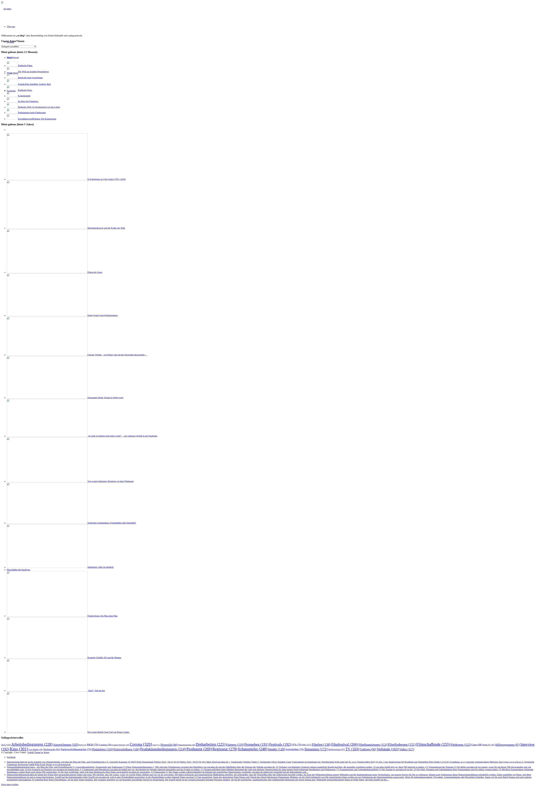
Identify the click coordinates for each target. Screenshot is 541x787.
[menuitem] (11, 26)
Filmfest (321, 744)
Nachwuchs (51, 749)
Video (406, 749)
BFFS (82, 745)
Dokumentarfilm (186, 745)
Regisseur (224, 749)
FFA (297, 744)
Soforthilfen (295, 749)
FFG (306, 744)
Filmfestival (344, 744)
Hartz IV (489, 745)
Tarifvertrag (336, 749)
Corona (141, 744)
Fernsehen (256, 744)
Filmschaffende (433, 744)
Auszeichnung (65, 744)
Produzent (199, 749)
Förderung (461, 744)
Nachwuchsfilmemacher (76, 749)
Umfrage (368, 749)
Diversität (168, 744)
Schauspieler (252, 749)
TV (352, 749)
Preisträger (102, 749)
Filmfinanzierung (372, 744)
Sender (276, 749)
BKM (92, 744)
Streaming (316, 749)
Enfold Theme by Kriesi (38, 752)
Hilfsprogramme (507, 744)
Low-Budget (36, 749)
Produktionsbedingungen (163, 749)
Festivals (280, 744)
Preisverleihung (126, 749)
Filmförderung (402, 744)
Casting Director (120, 745)
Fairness (235, 744)
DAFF (156, 745)
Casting (105, 744)
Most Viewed (13, 57)
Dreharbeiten (210, 744)
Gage (476, 744)
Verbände (388, 749)
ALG (6, 744)
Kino (19, 749)
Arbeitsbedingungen (32, 744)
